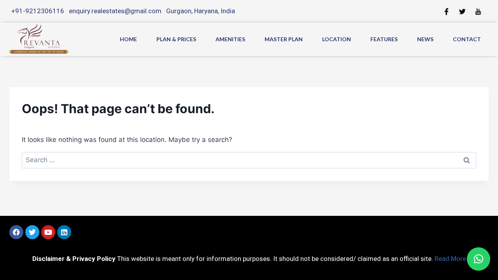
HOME (128, 39)
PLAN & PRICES (176, 39)
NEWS (425, 39)
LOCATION (336, 39)
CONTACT (467, 39)
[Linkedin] (64, 232)
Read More (450, 258)
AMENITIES (230, 39)
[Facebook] (16, 232)
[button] (478, 259)
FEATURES (384, 39)
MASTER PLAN (284, 39)
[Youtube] (48, 232)
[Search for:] (249, 160)
